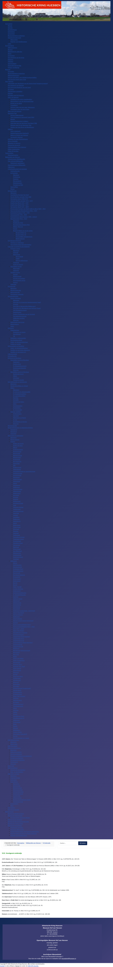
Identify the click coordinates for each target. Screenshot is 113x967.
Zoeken (83, 843)
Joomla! (2, 966)
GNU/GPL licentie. (33, 966)
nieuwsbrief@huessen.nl (68, 958)
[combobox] (68, 843)
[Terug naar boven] (110, 964)
